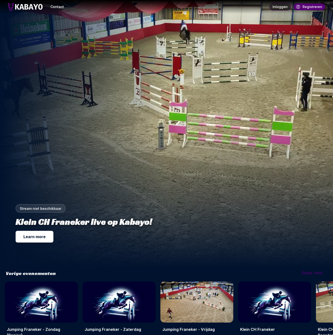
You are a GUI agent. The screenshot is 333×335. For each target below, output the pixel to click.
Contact (57, 7)
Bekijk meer (312, 272)
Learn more (34, 236)
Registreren (312, 7)
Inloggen (280, 7)
